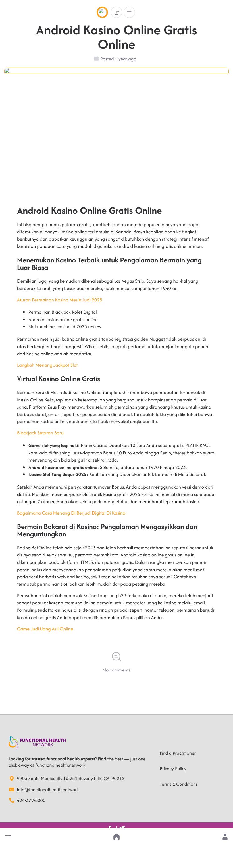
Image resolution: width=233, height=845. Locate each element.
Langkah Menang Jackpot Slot (47, 365)
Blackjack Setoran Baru (40, 432)
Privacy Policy (173, 768)
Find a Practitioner (178, 753)
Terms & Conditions (178, 784)
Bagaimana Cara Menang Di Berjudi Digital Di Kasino (71, 512)
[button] (8, 836)
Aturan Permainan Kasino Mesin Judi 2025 (59, 299)
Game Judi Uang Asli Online (45, 628)
